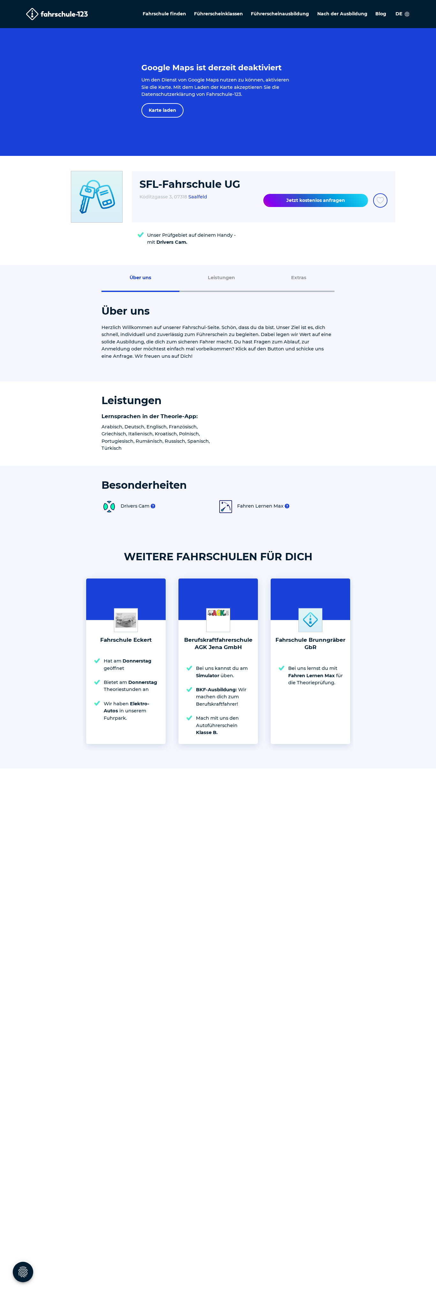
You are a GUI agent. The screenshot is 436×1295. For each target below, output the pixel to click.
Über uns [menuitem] (140, 277)
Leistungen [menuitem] (221, 277)
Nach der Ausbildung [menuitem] (342, 14)
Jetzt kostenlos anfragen (315, 200)
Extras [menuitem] (298, 277)
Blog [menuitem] (380, 14)
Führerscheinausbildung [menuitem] (280, 14)
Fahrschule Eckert (126, 640)
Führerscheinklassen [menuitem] (218, 14)
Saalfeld (197, 197)
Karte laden (162, 110)
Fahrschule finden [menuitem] (164, 14)
